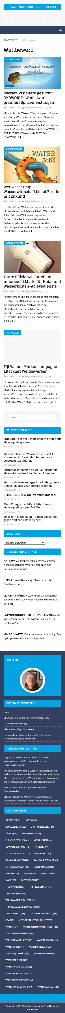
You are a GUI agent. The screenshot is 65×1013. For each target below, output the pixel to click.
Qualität (48, 873)
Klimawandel (40, 853)
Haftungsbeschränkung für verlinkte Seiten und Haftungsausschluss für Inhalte (28, 737)
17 (22, 465)
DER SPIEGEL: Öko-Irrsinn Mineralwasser (30, 495)
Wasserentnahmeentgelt (40, 926)
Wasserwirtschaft (18, 986)
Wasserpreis (14, 946)
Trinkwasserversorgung (22, 907)
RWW (10, 880)
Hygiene (41, 847)
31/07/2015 (13, 291)
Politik (30, 873)
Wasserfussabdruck (19, 933)
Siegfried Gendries (34, 107)
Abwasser (13, 820)
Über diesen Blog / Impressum (19, 729)
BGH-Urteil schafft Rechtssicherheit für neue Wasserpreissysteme (32, 440)
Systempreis (30, 880)
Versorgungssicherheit (35, 920)
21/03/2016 (13, 201)
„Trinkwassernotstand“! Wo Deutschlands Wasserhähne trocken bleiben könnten (30, 471)
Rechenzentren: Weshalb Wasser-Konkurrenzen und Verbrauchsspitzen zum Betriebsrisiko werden (30, 564)
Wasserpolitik (47, 940)
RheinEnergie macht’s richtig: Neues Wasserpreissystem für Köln (27, 506)
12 (22, 477)
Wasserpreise (40, 946)
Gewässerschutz (17, 847)
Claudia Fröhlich (12, 796)
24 (22, 446)
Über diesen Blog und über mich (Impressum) (26, 717)
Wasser (11, 926)
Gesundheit (43, 840)
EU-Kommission (33, 833)
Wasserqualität (17, 953)
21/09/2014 (11, 499)
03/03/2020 (13, 107)
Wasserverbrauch (18, 966)
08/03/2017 (11, 524)
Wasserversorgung (19, 980)
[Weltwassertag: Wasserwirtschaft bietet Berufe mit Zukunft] (32, 165)
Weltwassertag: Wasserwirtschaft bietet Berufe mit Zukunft (31, 192)
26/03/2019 (11, 490)
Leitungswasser (17, 867)
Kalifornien (14, 853)
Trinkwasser (15, 893)
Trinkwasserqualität (20, 900)
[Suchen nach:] (32, 417)
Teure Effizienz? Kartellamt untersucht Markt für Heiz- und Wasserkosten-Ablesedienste (32, 281)
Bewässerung (15, 826)
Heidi (6, 787)
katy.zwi (8, 757)
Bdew (31, 820)
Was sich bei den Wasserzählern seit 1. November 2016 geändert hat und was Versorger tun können (29, 457)
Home (7, 712)
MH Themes (32, 1009)
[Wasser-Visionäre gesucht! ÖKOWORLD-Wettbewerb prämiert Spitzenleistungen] (32, 73)
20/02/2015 (13, 376)
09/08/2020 (11, 477)
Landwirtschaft (46, 860)
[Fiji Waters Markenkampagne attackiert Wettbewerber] (32, 346)
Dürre (11, 833)
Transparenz (15, 886)
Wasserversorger (18, 973)
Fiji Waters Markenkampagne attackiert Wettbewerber (30, 369)
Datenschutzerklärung (15, 723)
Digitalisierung (42, 826)
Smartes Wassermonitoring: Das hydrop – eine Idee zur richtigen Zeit (32, 618)
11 (22, 490)
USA (9, 920)
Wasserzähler (48, 986)
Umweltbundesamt (43, 913)
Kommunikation (17, 860)
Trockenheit (15, 913)
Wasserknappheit (18, 940)
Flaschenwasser (17, 840)
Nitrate (12, 873)
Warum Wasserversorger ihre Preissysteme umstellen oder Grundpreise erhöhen (31, 484)
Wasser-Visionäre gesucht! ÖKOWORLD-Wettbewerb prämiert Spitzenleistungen (29, 98)
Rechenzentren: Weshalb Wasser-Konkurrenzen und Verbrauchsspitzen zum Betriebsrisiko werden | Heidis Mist (31, 774)
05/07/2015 (11, 446)
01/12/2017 (11, 512)
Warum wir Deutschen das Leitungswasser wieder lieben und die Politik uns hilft (31, 599)
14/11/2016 (11, 465)
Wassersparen (44, 953)
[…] (21, 137)
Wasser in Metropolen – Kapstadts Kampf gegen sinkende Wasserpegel (30, 518)
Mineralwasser (45, 867)
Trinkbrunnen (41, 886)
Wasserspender (16, 960)
